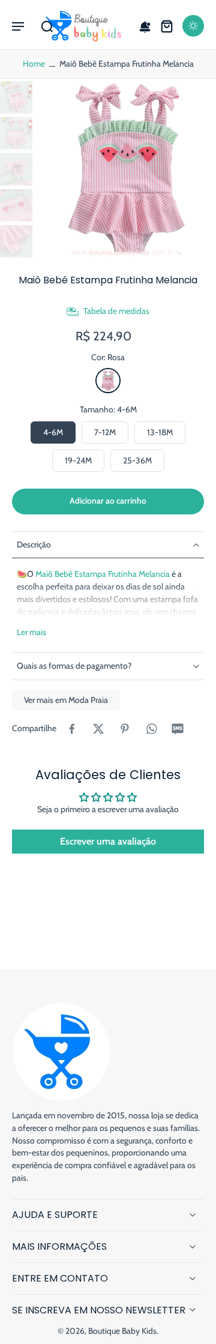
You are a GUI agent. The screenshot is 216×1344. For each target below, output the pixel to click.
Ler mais (31, 632)
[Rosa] (108, 380)
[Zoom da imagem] (126, 168)
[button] (18, 25)
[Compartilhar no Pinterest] (125, 729)
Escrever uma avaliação (108, 841)
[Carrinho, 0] (167, 26)
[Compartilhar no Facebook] (72, 729)
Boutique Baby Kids (122, 1331)
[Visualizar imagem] (16, 97)
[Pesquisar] (47, 26)
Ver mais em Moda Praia (66, 700)
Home (34, 63)
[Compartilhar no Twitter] (98, 729)
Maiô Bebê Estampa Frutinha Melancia (102, 574)
